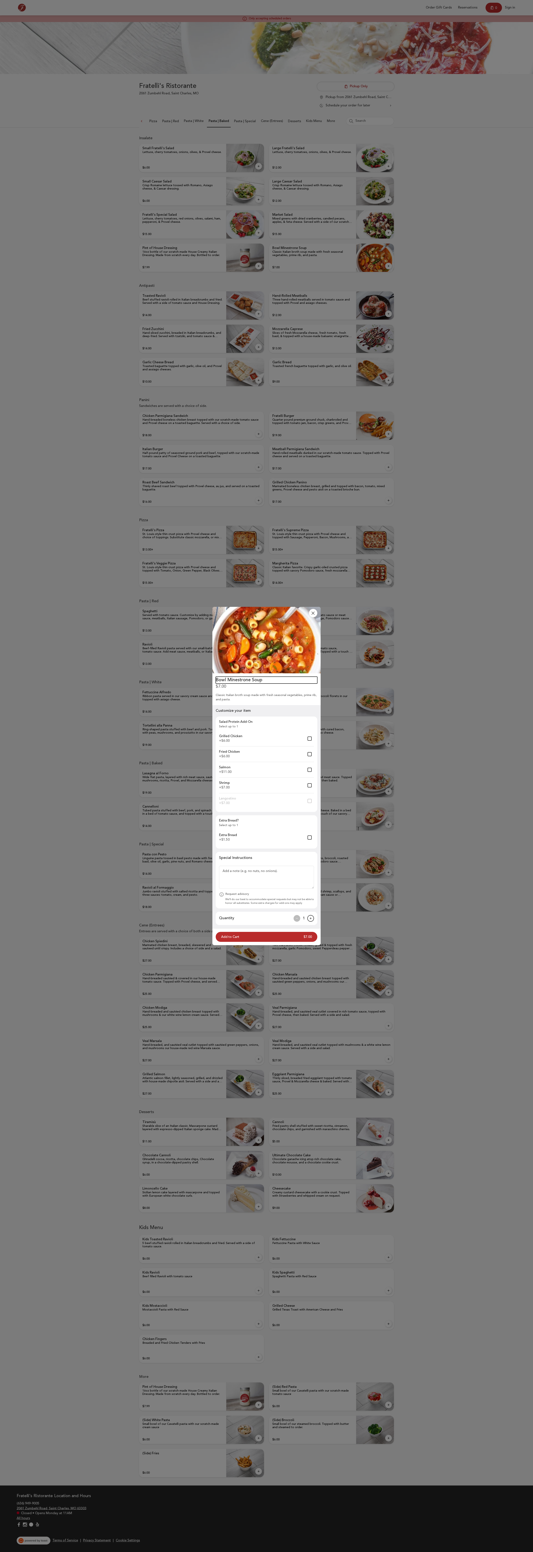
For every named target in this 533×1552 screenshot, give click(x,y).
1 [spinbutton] (304, 918)
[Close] (313, 613)
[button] (266, 640)
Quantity (226, 918)
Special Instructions (235, 858)
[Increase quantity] (310, 918)
